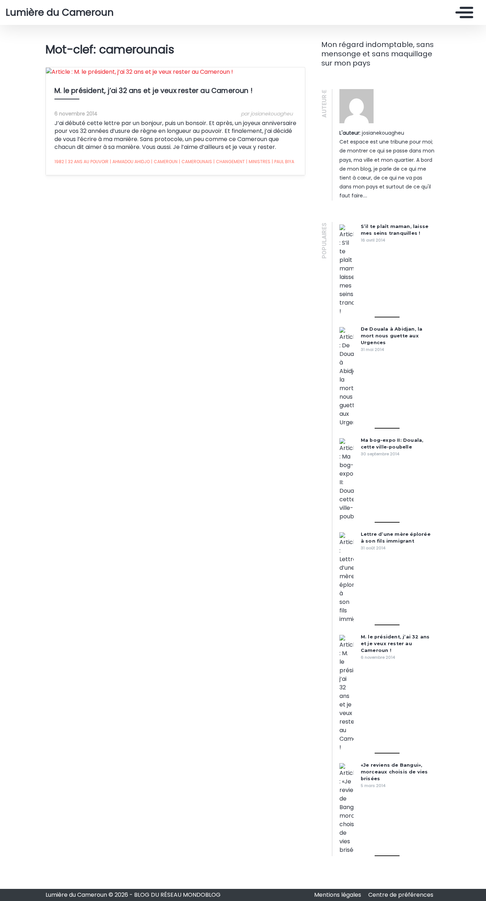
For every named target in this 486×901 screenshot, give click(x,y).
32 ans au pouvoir (87, 162)
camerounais (195, 162)
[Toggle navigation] (462, 12)
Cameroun (164, 162)
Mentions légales (338, 895)
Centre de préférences (400, 895)
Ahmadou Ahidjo (130, 162)
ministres (258, 162)
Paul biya (283, 162)
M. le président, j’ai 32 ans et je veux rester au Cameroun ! (153, 90)
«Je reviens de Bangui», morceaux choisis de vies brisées (394, 771)
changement (229, 162)
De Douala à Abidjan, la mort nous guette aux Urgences (392, 335)
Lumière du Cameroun (60, 12)
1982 (59, 162)
